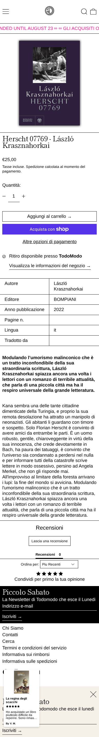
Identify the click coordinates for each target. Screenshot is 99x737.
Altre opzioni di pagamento (50, 241)
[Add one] (24, 196)
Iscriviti (9, 616)
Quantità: (11, 185)
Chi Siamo (12, 628)
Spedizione (35, 167)
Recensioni (49, 528)
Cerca (8, 641)
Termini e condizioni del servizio (34, 647)
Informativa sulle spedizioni (29, 661)
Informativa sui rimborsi (26, 654)
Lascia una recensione (49, 541)
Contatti (10, 634)
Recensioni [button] (45, 554)
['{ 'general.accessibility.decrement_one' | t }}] (4, 196)
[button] (84, 12)
